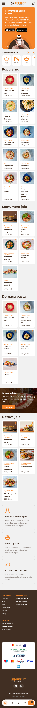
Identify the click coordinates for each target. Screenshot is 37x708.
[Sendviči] (7, 59)
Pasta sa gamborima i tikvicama (26, 320)
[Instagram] (21, 686)
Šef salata (25, 142)
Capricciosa (8, 166)
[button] (5, 46)
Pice (5, 114)
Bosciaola (25, 166)
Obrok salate (8, 140)
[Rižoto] (17, 59)
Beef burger (25, 439)
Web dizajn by (18, 696)
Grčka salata (9, 142)
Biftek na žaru (26, 467)
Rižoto (17, 62)
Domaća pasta (8, 88)
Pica (27, 62)
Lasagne (7, 375)
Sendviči (6, 62)
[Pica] (27, 59)
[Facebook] (15, 686)
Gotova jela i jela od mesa (9, 226)
